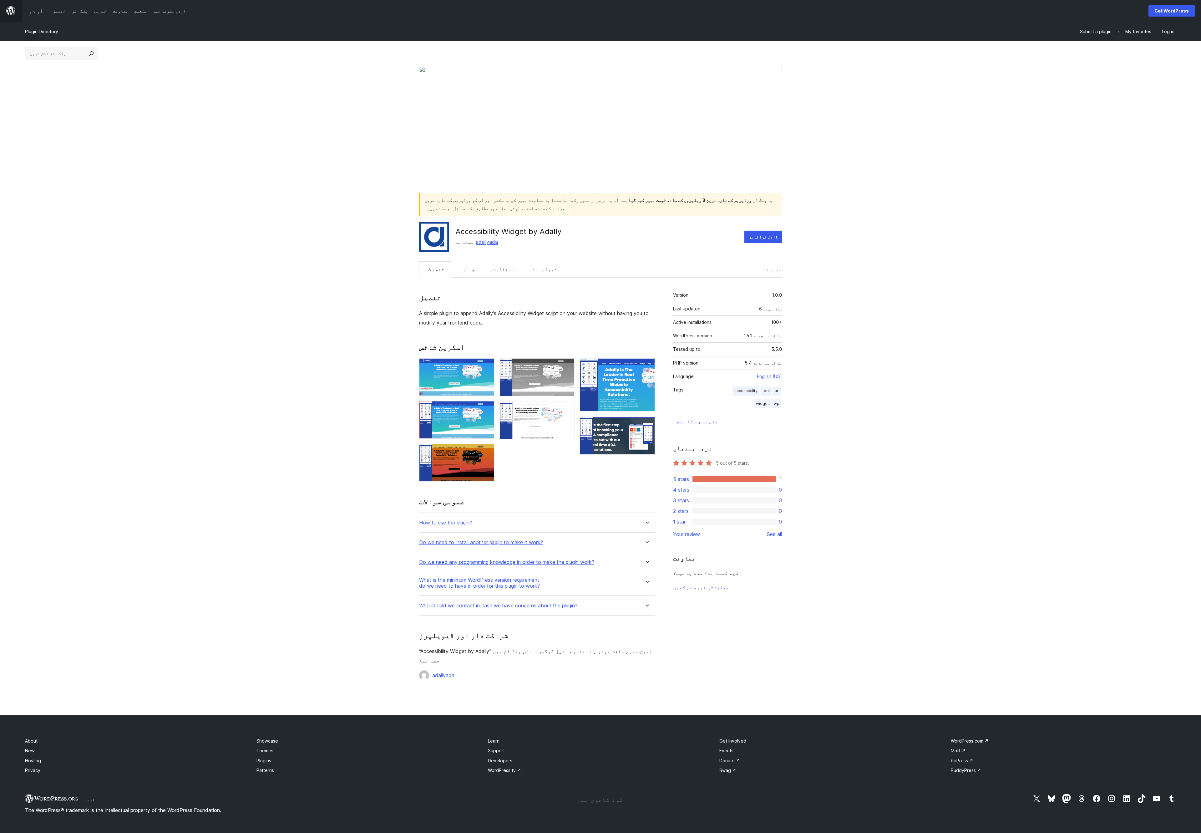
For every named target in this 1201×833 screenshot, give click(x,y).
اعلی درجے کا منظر (697, 421)
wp (776, 403)
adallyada (487, 242)
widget (762, 403)
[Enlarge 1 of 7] (486, 367)
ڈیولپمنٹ (544, 269)
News (31, 750)
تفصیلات (435, 269)
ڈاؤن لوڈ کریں (763, 236)
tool (766, 390)
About (31, 741)
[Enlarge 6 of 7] (646, 367)
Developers (500, 760)
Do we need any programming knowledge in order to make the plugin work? (506, 562)
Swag (727, 770)
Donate (729, 760)
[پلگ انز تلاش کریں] (91, 53)
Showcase (267, 741)
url (777, 390)
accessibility (746, 390)
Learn (493, 741)
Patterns (265, 770)
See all (774, 534)
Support (496, 750)
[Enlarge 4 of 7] (566, 367)
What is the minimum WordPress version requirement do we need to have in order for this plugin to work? (479, 583)
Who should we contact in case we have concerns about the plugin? (498, 606)
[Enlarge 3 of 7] (486, 452)
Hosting (33, 760)
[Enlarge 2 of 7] (486, 409)
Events (726, 750)
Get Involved (732, 741)
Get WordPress (1171, 10)
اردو (90, 799)
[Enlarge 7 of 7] (646, 425)
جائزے (467, 269)
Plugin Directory (41, 31)
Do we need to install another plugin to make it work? (481, 542)
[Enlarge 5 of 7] (566, 409)
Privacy (32, 770)
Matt (958, 750)
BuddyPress (966, 770)
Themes (264, 750)
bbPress (962, 760)
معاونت (772, 269)
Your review (686, 534)
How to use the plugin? (445, 523)
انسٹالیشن (503, 269)
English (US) (769, 376)
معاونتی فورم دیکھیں (701, 587)
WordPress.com (970, 741)
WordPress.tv (504, 770)
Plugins (263, 760)
